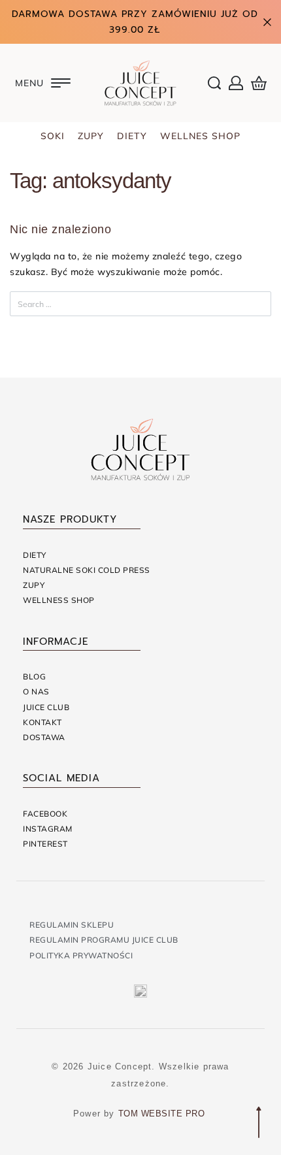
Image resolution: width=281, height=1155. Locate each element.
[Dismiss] (267, 22)
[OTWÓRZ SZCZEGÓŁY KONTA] (236, 83)
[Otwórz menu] (42, 83)
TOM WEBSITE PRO (163, 1113)
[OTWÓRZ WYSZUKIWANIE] (214, 83)
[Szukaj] (253, 303)
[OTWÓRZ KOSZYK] (258, 82)
